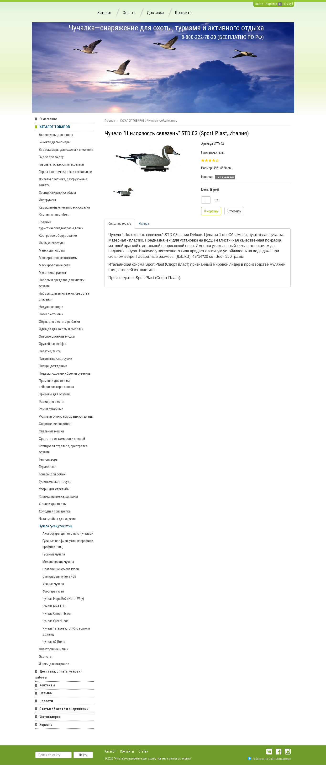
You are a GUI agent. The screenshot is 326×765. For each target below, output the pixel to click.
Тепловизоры (48, 459)
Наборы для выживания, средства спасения (64, 296)
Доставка (155, 12)
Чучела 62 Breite (53, 642)
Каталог (104, 12)
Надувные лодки (51, 307)
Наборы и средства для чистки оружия (61, 283)
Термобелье (47, 467)
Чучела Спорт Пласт (57, 613)
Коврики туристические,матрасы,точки (61, 225)
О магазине (48, 119)
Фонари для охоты (53, 504)
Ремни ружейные (51, 409)
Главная (110, 120)
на (284, 3)
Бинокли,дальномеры (54, 142)
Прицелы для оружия (54, 394)
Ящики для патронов (54, 664)
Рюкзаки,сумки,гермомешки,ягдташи (66, 416)
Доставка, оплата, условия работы (58, 674)
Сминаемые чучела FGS (59, 576)
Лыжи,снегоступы (52, 243)
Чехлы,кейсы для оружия (57, 519)
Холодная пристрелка (55, 511)
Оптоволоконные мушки (57, 336)
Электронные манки (53, 649)
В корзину (211, 211)
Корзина (271, 3)
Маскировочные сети (54, 265)
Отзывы (46, 693)
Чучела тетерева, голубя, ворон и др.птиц (66, 631)
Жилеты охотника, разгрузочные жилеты (63, 182)
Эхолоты (45, 656)
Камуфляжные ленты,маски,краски (64, 207)
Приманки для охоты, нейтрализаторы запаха (56, 384)
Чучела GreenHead (55, 621)
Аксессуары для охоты (56, 135)
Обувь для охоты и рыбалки (59, 321)
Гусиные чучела (53, 554)
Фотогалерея (50, 717)
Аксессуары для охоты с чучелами (67, 533)
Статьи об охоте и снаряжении (64, 709)
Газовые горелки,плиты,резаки (61, 164)
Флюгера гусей (53, 591)
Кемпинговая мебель (54, 215)
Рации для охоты (51, 401)
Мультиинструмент (52, 272)
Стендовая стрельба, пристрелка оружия (63, 449)
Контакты (183, 12)
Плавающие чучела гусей (60, 569)
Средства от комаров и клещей (62, 438)
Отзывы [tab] (144, 223)
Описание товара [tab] (119, 223)
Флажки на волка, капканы (58, 496)
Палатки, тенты (50, 351)
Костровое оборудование (58, 235)
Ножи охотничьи (51, 314)
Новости (46, 701)
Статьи (143, 751)
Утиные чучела (53, 584)
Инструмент (47, 200)
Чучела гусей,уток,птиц (55, 526)
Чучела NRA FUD (54, 606)
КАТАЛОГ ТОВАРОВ (54, 127)
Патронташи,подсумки (55, 358)
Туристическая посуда (55, 481)
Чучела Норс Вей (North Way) (63, 599)
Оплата (129, 12)
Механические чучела (58, 562)
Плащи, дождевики (53, 366)
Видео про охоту (51, 157)
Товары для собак (52, 474)
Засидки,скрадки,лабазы (57, 192)
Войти (259, 3)
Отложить (234, 211)
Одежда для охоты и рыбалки (61, 329)
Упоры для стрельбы (54, 489)
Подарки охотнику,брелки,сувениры (65, 373)
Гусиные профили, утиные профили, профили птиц (68, 544)
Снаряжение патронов (55, 424)
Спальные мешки (51, 431)
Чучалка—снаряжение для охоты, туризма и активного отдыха (166, 27)
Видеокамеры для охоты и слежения (66, 149)
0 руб (289, 3)
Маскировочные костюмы (58, 258)
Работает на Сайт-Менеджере (271, 758)
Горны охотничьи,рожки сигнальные (65, 172)
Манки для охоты (52, 250)
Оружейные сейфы (52, 344)
